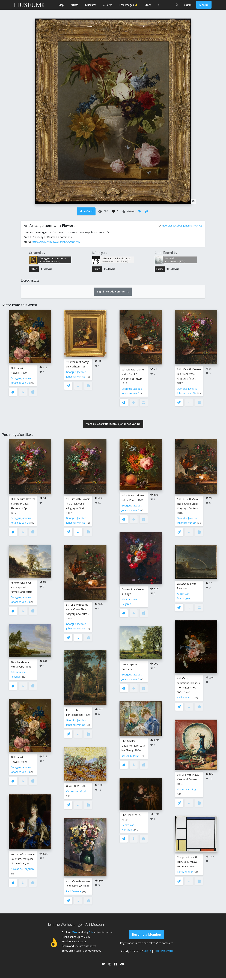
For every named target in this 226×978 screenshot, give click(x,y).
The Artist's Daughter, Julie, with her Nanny (133, 745)
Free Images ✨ (128, 5)
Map (61, 5)
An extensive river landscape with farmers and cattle (21, 587)
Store (148, 5)
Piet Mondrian (185, 872)
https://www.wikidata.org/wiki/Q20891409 (56, 241)
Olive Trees (72, 785)
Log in (188, 5)
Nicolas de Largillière (23, 869)
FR (12, 873)
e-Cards (107, 5)
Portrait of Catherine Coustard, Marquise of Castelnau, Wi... (23, 859)
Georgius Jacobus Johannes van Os (182, 225)
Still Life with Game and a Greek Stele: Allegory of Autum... (132, 374)
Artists (74, 5)
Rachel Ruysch (185, 697)
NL (32, 382)
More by (113, 423)
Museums (90, 5)
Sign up (204, 5)
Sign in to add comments (113, 291)
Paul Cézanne (74, 891)
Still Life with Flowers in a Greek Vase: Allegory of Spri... (189, 374)
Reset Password (163, 950)
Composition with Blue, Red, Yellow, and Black (187, 862)
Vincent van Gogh (76, 791)
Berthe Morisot (130, 755)
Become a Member (146, 934)
